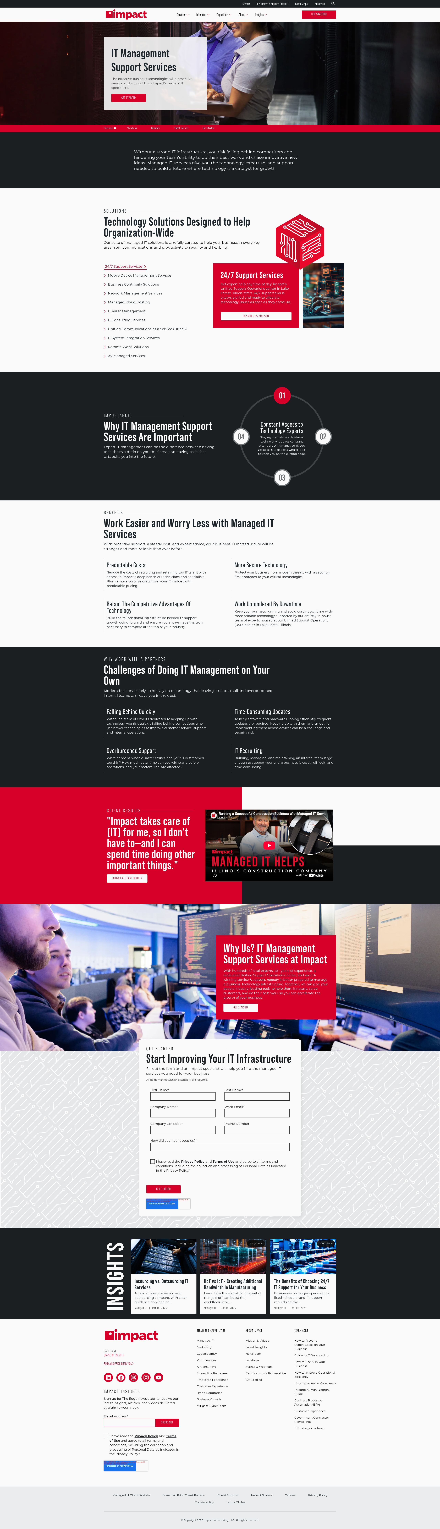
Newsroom (253, 1353)
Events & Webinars (259, 1366)
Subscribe (320, 3)
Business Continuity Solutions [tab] (133, 284)
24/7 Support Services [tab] (123, 266)
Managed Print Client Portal (182, 1495)
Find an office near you (118, 1364)
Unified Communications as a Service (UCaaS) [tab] (147, 329)
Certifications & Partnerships (266, 1373)
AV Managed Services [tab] (126, 356)
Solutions (132, 128)
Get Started (319, 14)
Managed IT (205, 1340)
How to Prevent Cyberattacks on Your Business (309, 1345)
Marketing (204, 1347)
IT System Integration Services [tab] (134, 338)
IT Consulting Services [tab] (126, 320)
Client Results (181, 128)
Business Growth (209, 1399)
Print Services (206, 1360)
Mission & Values (257, 1340)
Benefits (155, 128)
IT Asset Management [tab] (127, 311)
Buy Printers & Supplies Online (271, 4)
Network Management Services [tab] (135, 293)
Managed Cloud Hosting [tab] (129, 302)
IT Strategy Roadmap (309, 1428)
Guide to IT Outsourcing (311, 1355)
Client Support (302, 3)
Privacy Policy (317, 1495)
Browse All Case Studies (127, 878)
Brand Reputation (210, 1393)
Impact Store (260, 1495)
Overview (108, 128)
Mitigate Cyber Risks (211, 1406)
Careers (246, 3)
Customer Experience (212, 1386)
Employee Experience (212, 1379)
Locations (252, 1360)
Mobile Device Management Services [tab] (140, 275)
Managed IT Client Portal (130, 1495)
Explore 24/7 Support (256, 316)
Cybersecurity (207, 1353)
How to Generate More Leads (315, 1383)
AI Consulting (206, 1366)
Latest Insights (256, 1347)
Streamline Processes (212, 1373)
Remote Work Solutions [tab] (128, 347)
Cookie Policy (204, 1502)
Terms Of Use (235, 1502)
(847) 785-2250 (113, 1355)
